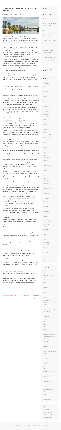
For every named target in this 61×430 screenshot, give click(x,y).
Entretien (46, 331)
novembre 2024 (47, 134)
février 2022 (46, 211)
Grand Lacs (6, 3)
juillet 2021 (46, 229)
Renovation (46, 373)
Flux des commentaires (49, 414)
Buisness (46, 295)
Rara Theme (36, 425)
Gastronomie (47, 349)
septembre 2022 (47, 193)
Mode (45, 366)
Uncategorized (47, 399)
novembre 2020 (47, 249)
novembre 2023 (47, 165)
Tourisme (46, 394)
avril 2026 (46, 91)
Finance (45, 346)
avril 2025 (46, 122)
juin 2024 (46, 147)
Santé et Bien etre (48, 381)
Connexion (46, 409)
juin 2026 (46, 86)
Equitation (46, 341)
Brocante (46, 292)
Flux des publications (48, 412)
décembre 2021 (47, 216)
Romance (46, 376)
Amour (45, 279)
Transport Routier (48, 396)
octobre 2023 (47, 168)
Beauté (45, 284)
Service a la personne (48, 389)
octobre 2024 (47, 137)
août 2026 (46, 81)
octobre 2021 (47, 221)
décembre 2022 (47, 185)
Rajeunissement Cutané (49, 371)
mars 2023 (46, 178)
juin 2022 (46, 201)
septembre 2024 (47, 139)
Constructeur (47, 300)
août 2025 (46, 111)
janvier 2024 (46, 160)
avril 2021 (46, 237)
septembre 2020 (47, 255)
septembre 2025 (47, 109)
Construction (47, 307)
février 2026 (46, 96)
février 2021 (46, 242)
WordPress (46, 425)
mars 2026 (46, 93)
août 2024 (46, 142)
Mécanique (46, 361)
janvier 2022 (46, 214)
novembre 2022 (47, 188)
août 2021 (46, 226)
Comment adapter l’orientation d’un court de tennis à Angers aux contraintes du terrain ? (49, 59)
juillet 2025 (46, 114)
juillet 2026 (46, 83)
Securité (46, 384)
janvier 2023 (46, 183)
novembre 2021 (47, 219)
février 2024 (46, 157)
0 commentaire (23, 14)
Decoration (46, 316)
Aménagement (47, 270)
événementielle (47, 343)
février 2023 (46, 180)
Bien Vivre (10, 286)
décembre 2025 (47, 101)
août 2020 (46, 257)
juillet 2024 (46, 145)
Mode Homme (47, 368)
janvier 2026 (46, 98)
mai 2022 (46, 203)
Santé (45, 379)
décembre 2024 (47, 132)
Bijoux (45, 290)
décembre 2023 (47, 162)
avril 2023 (46, 175)
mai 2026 (46, 88)
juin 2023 (46, 170)
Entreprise (18, 286)
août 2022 (46, 196)
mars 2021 (46, 239)
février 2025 (46, 127)
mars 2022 (46, 208)
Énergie (45, 324)
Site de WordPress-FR (48, 417)
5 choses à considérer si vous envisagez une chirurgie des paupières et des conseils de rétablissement (30, 297)
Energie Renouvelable (48, 326)
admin (16, 14)
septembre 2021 (47, 224)
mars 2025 (46, 124)
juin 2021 (46, 232)
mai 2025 (46, 119)
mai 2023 (46, 173)
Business (14, 286)
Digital (45, 319)
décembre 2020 (47, 247)
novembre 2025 (47, 104)
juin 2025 (46, 116)
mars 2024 (46, 155)
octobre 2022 (47, 191)
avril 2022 (46, 206)
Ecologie (46, 321)
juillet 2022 (46, 198)
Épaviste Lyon (47, 338)
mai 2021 (46, 234)
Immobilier (46, 356)
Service (45, 386)
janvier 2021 (46, 244)
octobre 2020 (47, 252)
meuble (45, 363)
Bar (45, 282)
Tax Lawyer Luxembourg (49, 391)
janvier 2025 (46, 129)
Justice (45, 358)
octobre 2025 (47, 106)
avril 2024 (46, 152)
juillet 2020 (46, 260)
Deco (45, 314)
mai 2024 (46, 150)
